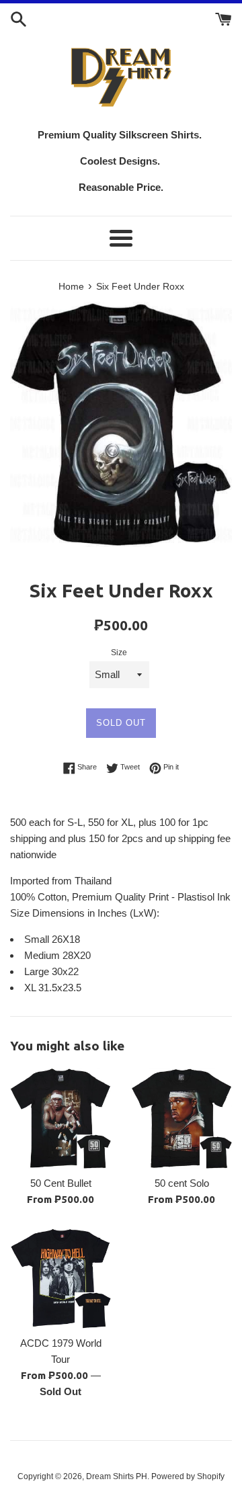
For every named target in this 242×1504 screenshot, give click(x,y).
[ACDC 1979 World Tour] (60, 1278)
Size (119, 652)
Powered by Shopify (188, 1476)
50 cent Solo (182, 1183)
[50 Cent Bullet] (60, 1118)
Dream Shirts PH (116, 1476)
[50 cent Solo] (181, 1118)
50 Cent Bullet (60, 1183)
